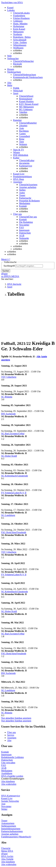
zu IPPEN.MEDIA (10, 276)
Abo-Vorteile (7, 859)
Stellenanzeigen (8, 826)
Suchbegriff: (9, 266)
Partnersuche (25, 198)
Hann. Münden (20, 23)
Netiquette (24, 238)
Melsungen (18, 31)
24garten (23, 125)
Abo (9, 740)
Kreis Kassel (19, 29)
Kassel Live (6, 798)
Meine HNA (7, 851)
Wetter (4, 809)
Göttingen (18, 21)
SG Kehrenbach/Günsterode (14, 475)
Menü (4, 259)
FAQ (21, 227)
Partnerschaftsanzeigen (12, 831)
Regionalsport (25, 98)
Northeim (17, 34)
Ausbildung (6, 773)
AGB (21, 235)
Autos (22, 192)
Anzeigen (11, 737)
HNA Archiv (7, 856)
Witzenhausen (19, 45)
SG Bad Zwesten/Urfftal (12, 433)
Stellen (22, 190)
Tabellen (23, 112)
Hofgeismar (18, 26)
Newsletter (24, 225)
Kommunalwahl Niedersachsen (28, 77)
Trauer (22, 195)
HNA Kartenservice (10, 795)
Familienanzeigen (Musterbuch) (16, 836)
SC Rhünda (6, 396)
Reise (21, 139)
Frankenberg (19, 15)
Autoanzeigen (7, 823)
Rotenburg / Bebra (22, 37)
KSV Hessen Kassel (28, 104)
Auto (21, 128)
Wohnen (23, 144)
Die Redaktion (26, 222)
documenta (24, 163)
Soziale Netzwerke (10, 801)
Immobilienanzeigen (10, 828)
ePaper (4, 853)
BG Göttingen (26, 109)
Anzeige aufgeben (27, 187)
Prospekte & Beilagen (29, 200)
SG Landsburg (8, 515)
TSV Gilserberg (8, 377)
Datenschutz (25, 233)
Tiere (21, 141)
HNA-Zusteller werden (12, 776)
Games (22, 133)
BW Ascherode (8, 413)
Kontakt (23, 206)
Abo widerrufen (8, 784)
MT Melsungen (26, 107)
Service (10, 735)
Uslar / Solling (20, 42)
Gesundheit (24, 136)
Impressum (24, 230)
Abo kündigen (8, 781)
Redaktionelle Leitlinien (12, 757)
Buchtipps (24, 131)
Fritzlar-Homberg (21, 18)
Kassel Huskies (26, 101)
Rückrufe (17, 64)
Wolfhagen (18, 47)
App (3, 803)
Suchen (5, 271)
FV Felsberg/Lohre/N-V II (13, 492)
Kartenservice (25, 166)
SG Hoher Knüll (9, 456)
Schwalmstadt (19, 39)
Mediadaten (24, 203)
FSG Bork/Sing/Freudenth (13, 532)
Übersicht (5, 848)
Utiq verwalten (8, 762)
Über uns (11, 732)
